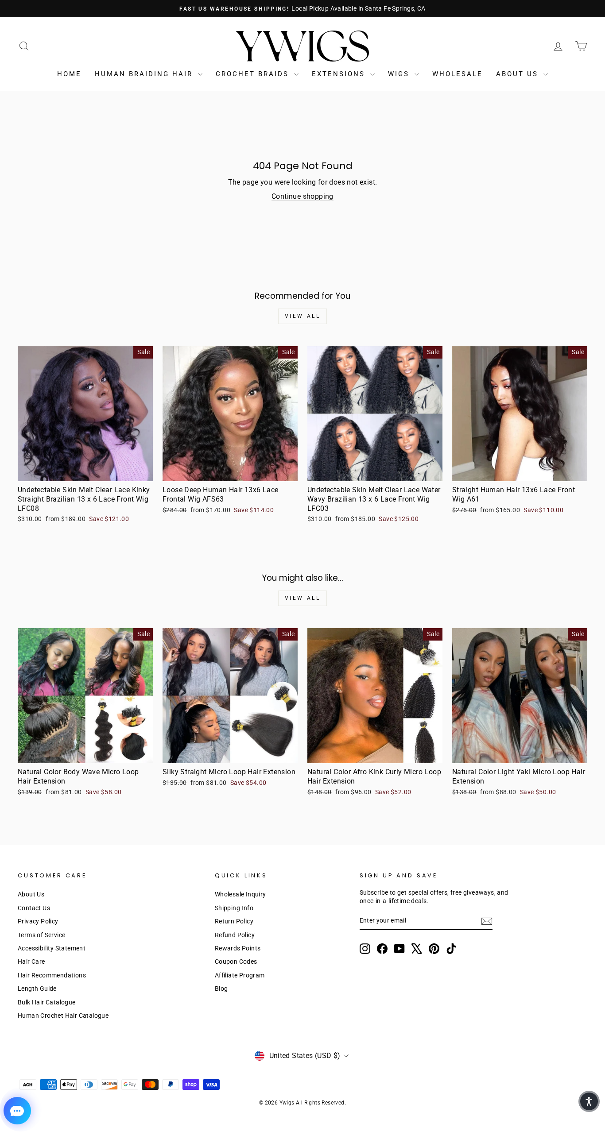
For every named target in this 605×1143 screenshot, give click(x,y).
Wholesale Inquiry (240, 894)
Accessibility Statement (51, 948)
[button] (589, 1101)
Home (69, 74)
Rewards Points (238, 948)
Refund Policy (235, 934)
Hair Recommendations (52, 975)
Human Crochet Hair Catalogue (63, 1015)
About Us (518, 74)
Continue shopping (302, 196)
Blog (221, 988)
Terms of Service (41, 934)
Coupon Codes (236, 961)
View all (303, 316)
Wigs (400, 74)
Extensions (340, 74)
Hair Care (31, 961)
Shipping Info (234, 907)
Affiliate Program (240, 975)
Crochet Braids (254, 74)
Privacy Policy (38, 921)
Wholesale (457, 74)
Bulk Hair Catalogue (47, 1002)
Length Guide (37, 988)
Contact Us (34, 907)
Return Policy (234, 921)
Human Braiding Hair (145, 74)
